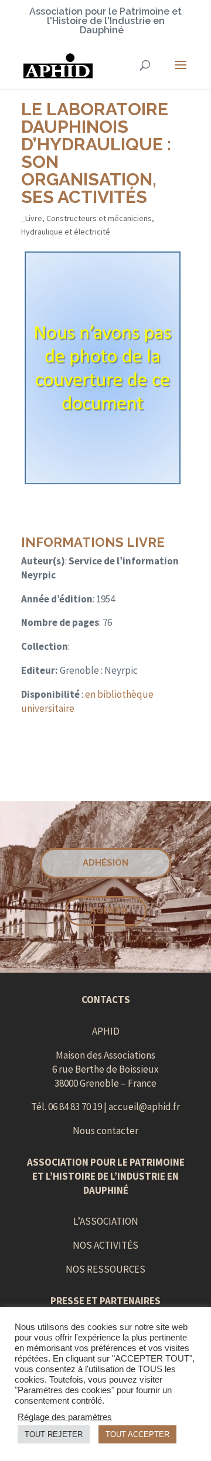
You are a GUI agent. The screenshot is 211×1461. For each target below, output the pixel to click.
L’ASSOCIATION (105, 1221)
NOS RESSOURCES (105, 1269)
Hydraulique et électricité (65, 231)
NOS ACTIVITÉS (105, 1245)
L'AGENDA (105, 910)
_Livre (31, 218)
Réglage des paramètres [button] (65, 1417)
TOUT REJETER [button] (54, 1434)
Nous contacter (105, 1130)
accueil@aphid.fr (144, 1106)
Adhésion (105, 862)
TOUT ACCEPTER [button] (137, 1434)
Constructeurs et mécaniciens (99, 218)
